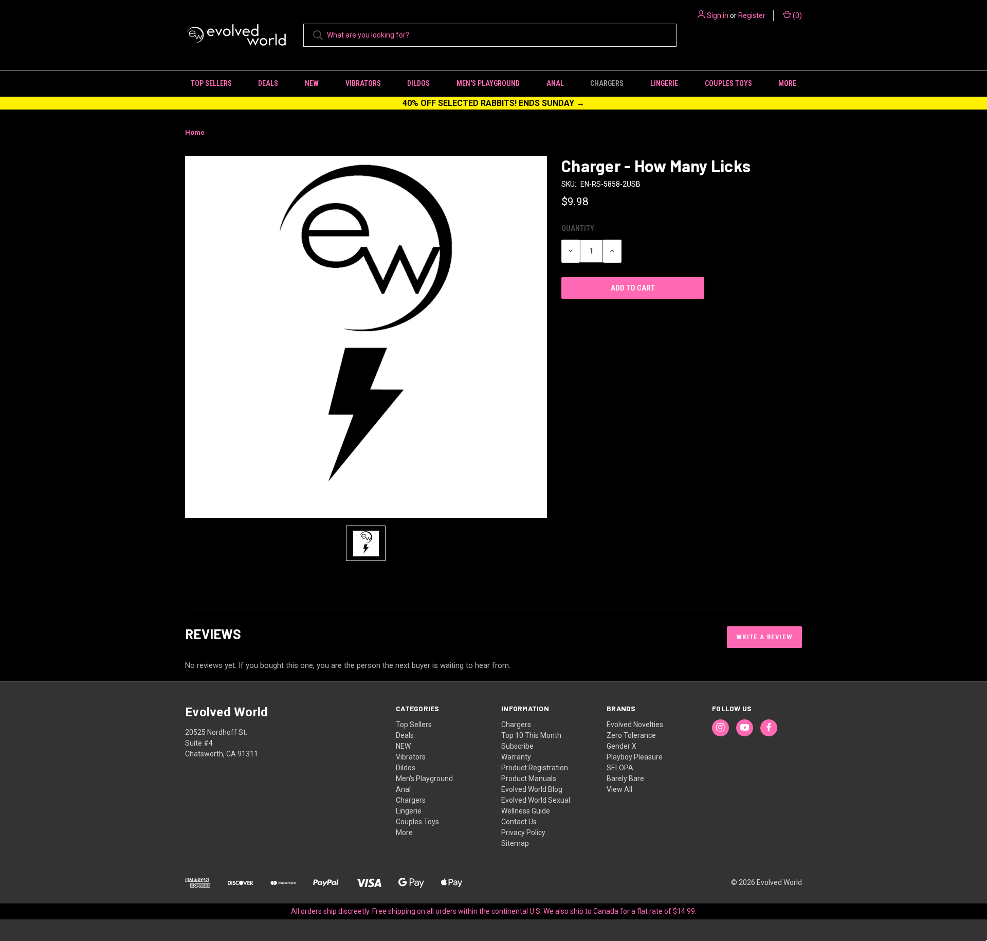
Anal (555, 83)
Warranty (516, 757)
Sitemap (515, 843)
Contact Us (519, 822)
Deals (268, 83)
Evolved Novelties (635, 724)
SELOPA (620, 768)
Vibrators (363, 83)
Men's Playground (488, 83)
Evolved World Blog (531, 789)
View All (619, 789)
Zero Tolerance (631, 735)
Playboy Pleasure (635, 757)
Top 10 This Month (531, 735)
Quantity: (578, 228)
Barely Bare (625, 778)
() (796, 15)
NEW (312, 83)
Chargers (607, 83)
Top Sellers (211, 83)
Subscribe (517, 746)
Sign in (717, 15)
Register (751, 15)
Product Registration (534, 768)
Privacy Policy (523, 832)
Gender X (621, 746)
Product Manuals (528, 778)
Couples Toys (728, 83)
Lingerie (664, 83)
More (787, 83)
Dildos (418, 83)
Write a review (764, 637)
